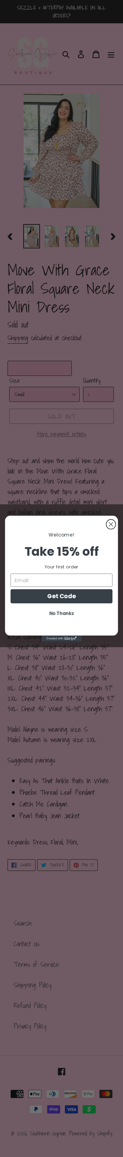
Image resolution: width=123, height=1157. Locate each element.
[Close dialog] (111, 524)
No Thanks (61, 613)
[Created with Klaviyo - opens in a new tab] (61, 639)
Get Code (61, 596)
